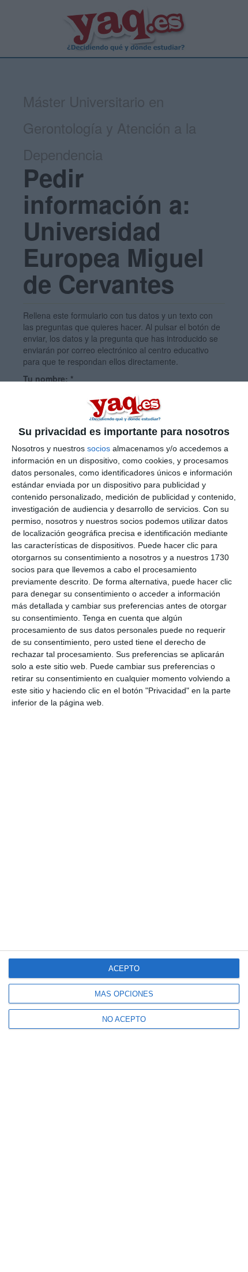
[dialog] (124, 827)
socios (98, 448)
